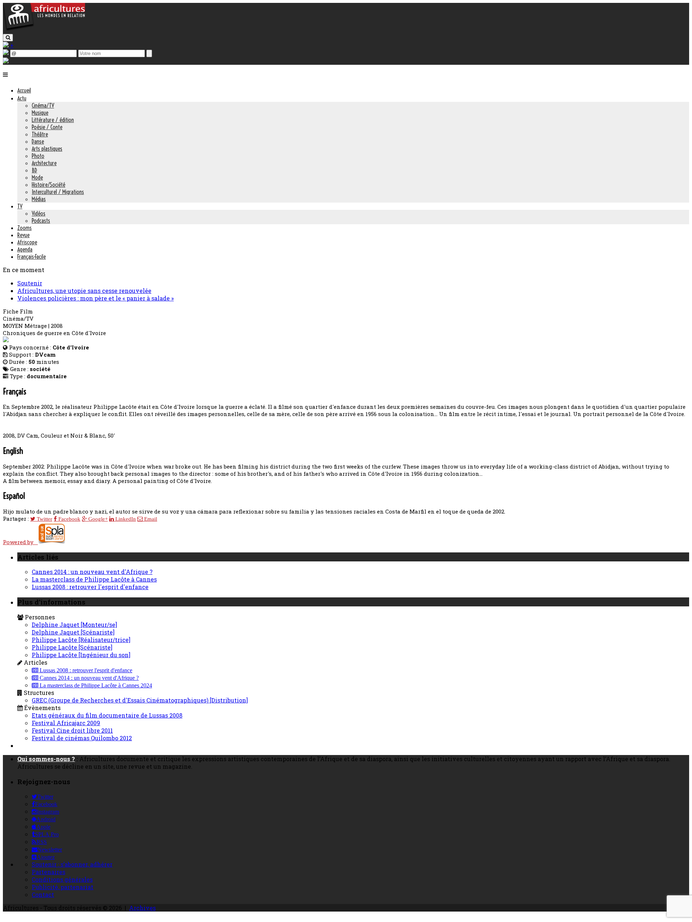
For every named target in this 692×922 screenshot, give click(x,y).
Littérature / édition (53, 119)
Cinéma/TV (43, 105)
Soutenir (29, 283)
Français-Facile (31, 256)
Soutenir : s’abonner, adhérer (72, 864)
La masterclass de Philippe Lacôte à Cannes (94, 579)
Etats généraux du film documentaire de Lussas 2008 (107, 715)
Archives (142, 908)
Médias (39, 199)
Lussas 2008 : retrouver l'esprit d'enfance (90, 587)
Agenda (24, 249)
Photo (38, 155)
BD (34, 170)
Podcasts (41, 220)
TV (19, 206)
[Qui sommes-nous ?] (6, 61)
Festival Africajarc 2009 (66, 723)
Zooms (24, 227)
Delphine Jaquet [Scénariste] (73, 632)
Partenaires (48, 872)
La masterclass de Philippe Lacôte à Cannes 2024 (95, 685)
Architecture (44, 163)
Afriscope (27, 242)
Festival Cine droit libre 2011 (72, 730)
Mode (37, 177)
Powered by (20, 542)
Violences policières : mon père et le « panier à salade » (95, 298)
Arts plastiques (47, 148)
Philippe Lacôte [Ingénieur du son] (81, 655)
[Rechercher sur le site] (8, 37)
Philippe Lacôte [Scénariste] (72, 647)
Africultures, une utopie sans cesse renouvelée (84, 290)
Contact (43, 894)
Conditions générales (62, 879)
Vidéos (38, 213)
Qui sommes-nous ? (46, 759)
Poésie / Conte (47, 127)
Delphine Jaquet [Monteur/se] (74, 624)
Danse (38, 141)
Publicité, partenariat (62, 887)
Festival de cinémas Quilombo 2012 (82, 738)
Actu (21, 98)
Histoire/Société (48, 184)
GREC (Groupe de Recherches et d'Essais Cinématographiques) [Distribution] (140, 700)
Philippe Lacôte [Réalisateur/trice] (81, 639)
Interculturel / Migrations (58, 191)
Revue (23, 235)
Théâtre (40, 134)
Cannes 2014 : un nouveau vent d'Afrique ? (92, 571)
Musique (40, 112)
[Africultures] (44, 29)
